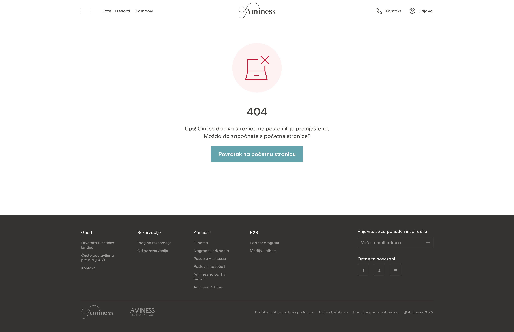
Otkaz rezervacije (152, 250)
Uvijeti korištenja (333, 312)
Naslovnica (97, 312)
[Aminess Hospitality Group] (142, 312)
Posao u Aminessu (210, 258)
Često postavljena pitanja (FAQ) (97, 257)
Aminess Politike (208, 287)
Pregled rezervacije (154, 242)
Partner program (264, 242)
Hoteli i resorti (115, 10)
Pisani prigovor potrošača (376, 312)
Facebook (363, 270)
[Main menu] (86, 11)
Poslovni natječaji (209, 266)
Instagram (379, 270)
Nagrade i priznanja (211, 250)
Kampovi (144, 10)
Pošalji (428, 242)
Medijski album (263, 250)
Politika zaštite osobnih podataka (284, 312)
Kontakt (88, 267)
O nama (201, 242)
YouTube (395, 270)
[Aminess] (257, 11)
